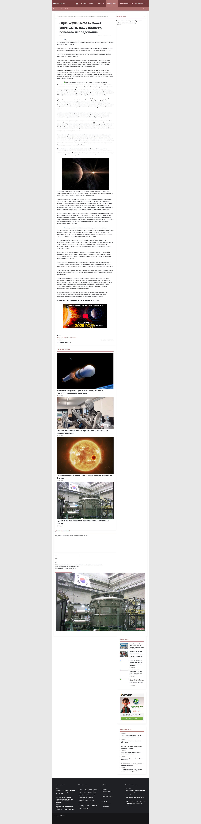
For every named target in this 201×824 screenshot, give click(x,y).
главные (81, 800)
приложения (94, 805)
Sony (95, 792)
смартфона (85, 808)
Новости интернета (108, 796)
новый (91, 803)
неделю (86, 803)
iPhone (84, 792)
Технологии (100, 3)
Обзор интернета (107, 798)
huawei (95, 789)
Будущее (91, 3)
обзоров (81, 805)
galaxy (90, 789)
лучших (92, 800)
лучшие (86, 800)
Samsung (90, 792)
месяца (80, 803)
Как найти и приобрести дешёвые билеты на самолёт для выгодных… (137, 645)
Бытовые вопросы (137, 3)
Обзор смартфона (83, 797)
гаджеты (91, 797)
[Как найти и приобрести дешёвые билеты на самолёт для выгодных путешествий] (124, 646)
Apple (86, 789)
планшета (87, 805)
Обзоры (83, 3)
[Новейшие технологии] (59, 3)
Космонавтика (111, 3)
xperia (80, 795)
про (80, 808)
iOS (80, 792)
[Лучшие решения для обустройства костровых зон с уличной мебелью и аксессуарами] (124, 681)
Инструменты (87, 795)
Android (80, 789)
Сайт (56, 562)
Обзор (93, 795)
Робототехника (124, 3)
